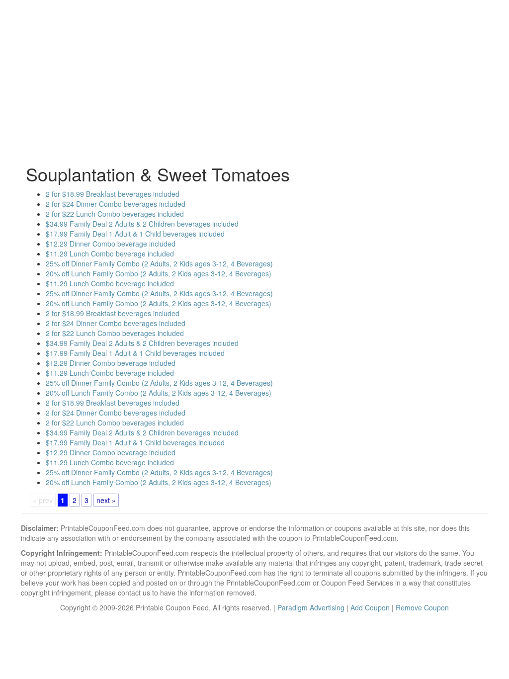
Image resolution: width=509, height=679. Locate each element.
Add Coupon (370, 607)
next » (106, 500)
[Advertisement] (254, 84)
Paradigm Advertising (310, 607)
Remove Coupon (422, 607)
